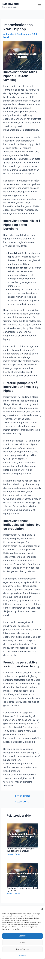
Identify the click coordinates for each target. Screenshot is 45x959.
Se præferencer (22, 949)
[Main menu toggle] (39, 5)
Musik (6, 37)
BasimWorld (10, 4)
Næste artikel (22, 801)
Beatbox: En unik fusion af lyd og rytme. (22, 889)
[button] (41, 909)
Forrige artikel (22, 796)
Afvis (22, 942)
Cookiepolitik (21, 955)
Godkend (22, 936)
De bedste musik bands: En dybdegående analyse (21, 849)
